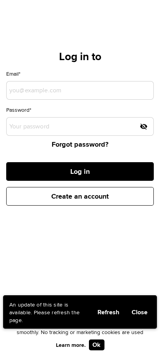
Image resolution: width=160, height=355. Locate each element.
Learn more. (71, 345)
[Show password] (143, 126)
